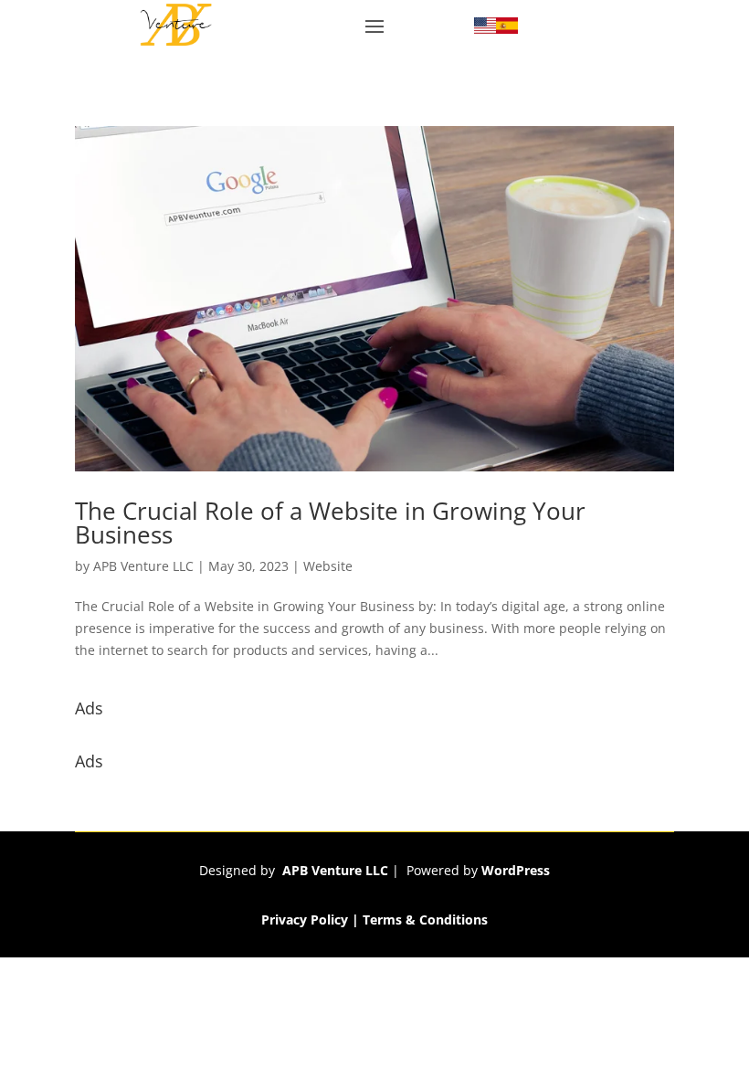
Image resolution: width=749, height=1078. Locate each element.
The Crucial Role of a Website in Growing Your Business (330, 522)
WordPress (515, 870)
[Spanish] (507, 28)
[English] (485, 28)
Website (328, 566)
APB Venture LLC (143, 566)
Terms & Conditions (425, 919)
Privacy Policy (304, 919)
